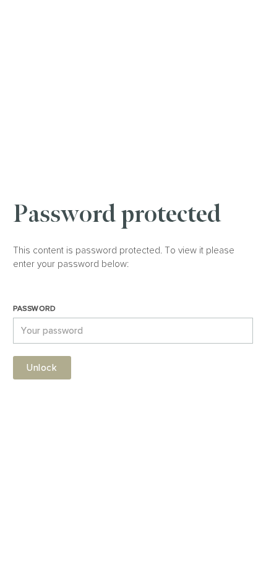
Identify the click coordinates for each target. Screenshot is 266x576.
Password (34, 308)
